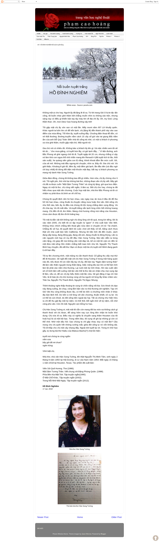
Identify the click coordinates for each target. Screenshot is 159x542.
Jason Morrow (86, 534)
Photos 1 (109, 36)
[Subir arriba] (155, 538)
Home (80, 517)
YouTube (39, 39)
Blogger (103, 534)
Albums (46, 39)
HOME (38, 33)
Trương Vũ (79, 33)
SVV (87, 36)
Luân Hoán (109, 33)
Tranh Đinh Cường (67, 33)
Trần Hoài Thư (40, 36)
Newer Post (42, 517)
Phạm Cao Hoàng (78, 36)
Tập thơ (101, 36)
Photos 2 (117, 36)
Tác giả (45, 33)
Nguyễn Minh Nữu (65, 36)
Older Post (116, 517)
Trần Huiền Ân (89, 33)
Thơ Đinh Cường (55, 33)
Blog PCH (93, 36)
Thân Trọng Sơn (52, 36)
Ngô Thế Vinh (100, 33)
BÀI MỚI (40, 528)
